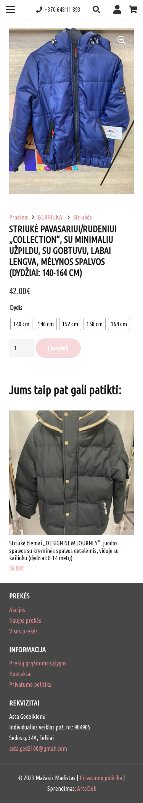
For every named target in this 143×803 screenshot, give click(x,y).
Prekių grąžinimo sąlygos (37, 663)
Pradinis (18, 217)
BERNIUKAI (51, 217)
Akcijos (17, 609)
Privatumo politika (30, 684)
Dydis (16, 307)
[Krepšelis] (133, 9)
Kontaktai (20, 673)
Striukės (82, 217)
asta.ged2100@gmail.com (38, 748)
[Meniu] (10, 9)
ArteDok (86, 788)
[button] (96, 9)
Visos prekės (23, 631)
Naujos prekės (25, 620)
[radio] (21, 324)
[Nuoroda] (119, 9)
